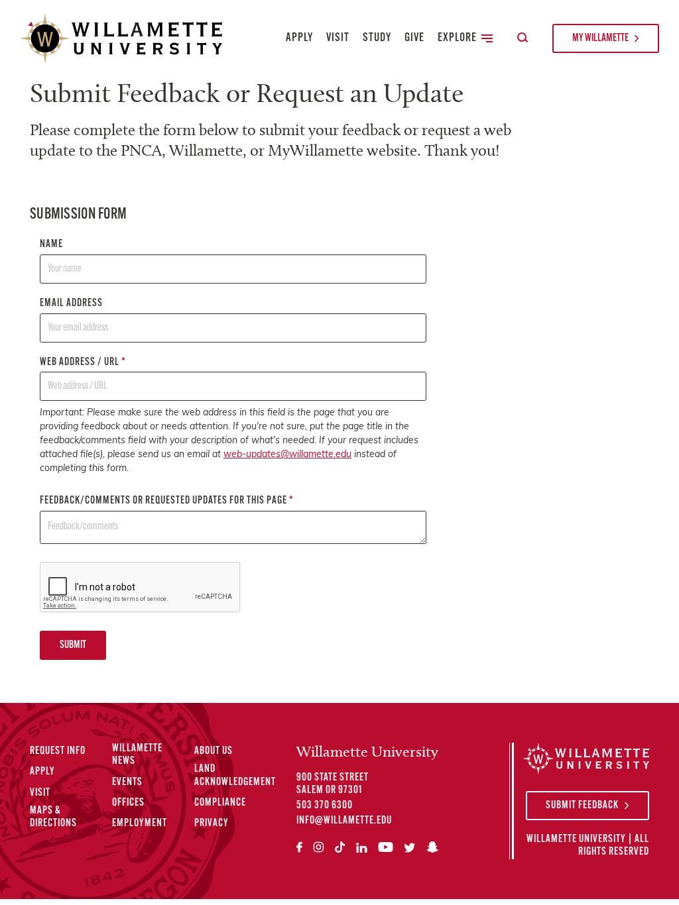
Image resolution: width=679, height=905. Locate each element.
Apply (299, 38)
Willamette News (137, 755)
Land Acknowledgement (235, 775)
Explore (457, 38)
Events (127, 782)
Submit (73, 645)
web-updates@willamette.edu (287, 455)
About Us (213, 751)
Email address (71, 303)
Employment (139, 823)
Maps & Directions (53, 817)
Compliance (220, 803)
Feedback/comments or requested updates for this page (167, 501)
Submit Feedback (582, 805)
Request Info (58, 751)
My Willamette (600, 38)
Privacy (211, 823)
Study (377, 38)
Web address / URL (83, 362)
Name (51, 244)
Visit (337, 38)
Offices (128, 803)
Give (414, 38)
